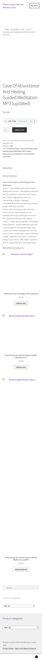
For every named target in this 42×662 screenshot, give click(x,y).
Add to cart (19, 130)
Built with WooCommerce (25, 648)
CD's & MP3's (15, 29)
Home (7, 29)
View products (21, 569)
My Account (7, 658)
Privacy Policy (8, 648)
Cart (32, 656)
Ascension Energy (13, 148)
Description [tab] (7, 168)
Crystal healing (16, 154)
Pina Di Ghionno (28, 154)
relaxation (6, 156)
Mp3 (22, 29)
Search (21, 658)
